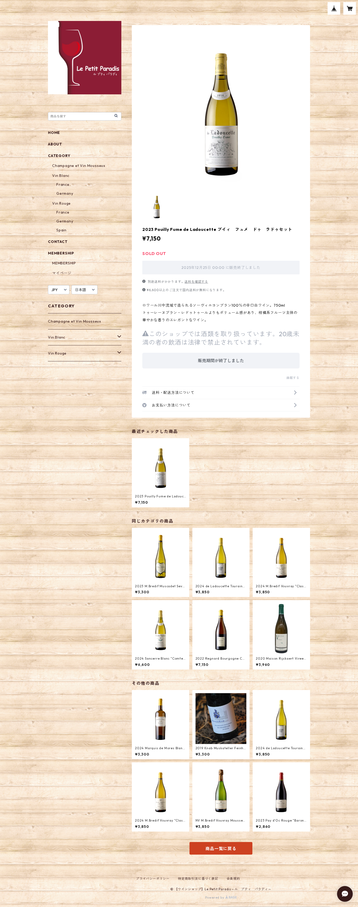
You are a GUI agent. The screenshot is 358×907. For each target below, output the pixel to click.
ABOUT (55, 144)
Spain (61, 230)
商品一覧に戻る (220, 848)
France (62, 184)
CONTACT (58, 241)
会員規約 (233, 879)
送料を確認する (196, 282)
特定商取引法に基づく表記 (198, 879)
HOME (54, 132)
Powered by (215, 897)
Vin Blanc (60, 175)
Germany (64, 193)
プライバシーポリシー (153, 879)
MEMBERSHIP (64, 263)
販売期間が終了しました (221, 360)
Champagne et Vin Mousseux (78, 165)
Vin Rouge (61, 203)
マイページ (62, 273)
